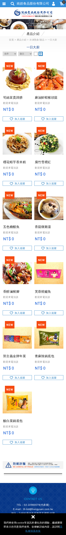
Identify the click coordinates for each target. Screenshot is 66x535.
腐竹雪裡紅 (49, 167)
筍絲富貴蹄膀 (17, 103)
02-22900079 (32, 504)
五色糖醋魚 (17, 232)
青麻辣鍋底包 (49, 361)
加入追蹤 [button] (20, 118)
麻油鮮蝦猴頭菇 (49, 103)
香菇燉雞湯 (49, 232)
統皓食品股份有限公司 (33, 13)
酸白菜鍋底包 (17, 426)
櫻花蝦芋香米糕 (17, 167)
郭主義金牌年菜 (17, 361)
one (36, 54)
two (41, 54)
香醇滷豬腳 (17, 297)
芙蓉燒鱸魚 (49, 297)
